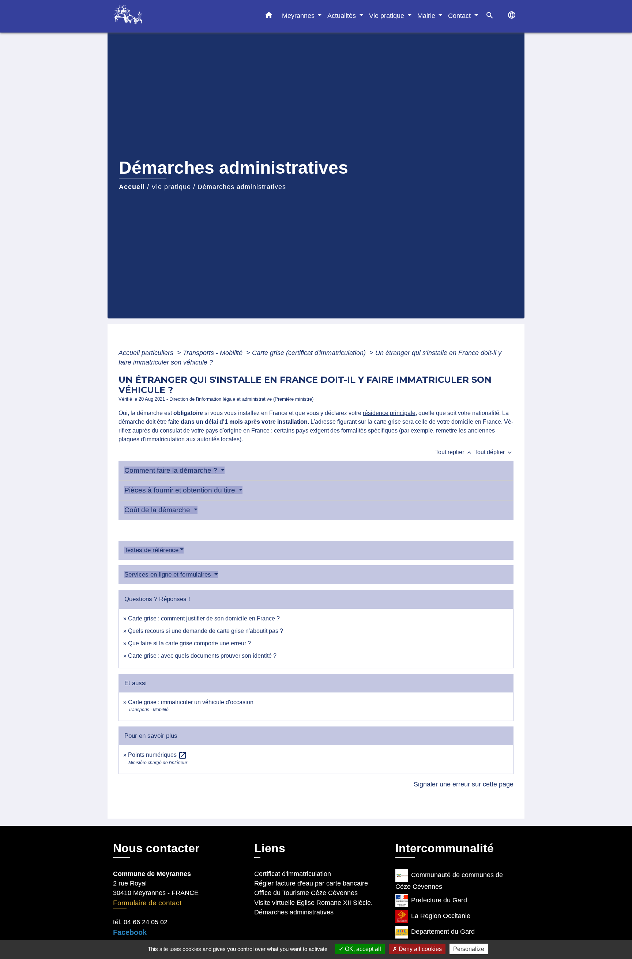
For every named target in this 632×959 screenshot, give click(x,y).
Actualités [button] (342, 15)
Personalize (468, 949)
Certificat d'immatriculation (292, 873)
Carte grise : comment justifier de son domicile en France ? (204, 618)
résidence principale (389, 413)
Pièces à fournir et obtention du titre (180, 490)
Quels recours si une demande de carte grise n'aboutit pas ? (205, 631)
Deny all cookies (419, 949)
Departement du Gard (443, 931)
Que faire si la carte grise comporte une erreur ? (189, 643)
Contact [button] (460, 15)
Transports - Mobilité (213, 352)
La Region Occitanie (440, 916)
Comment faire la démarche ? (171, 470)
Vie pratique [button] (387, 15)
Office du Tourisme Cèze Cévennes (306, 892)
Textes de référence (151, 550)
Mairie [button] (427, 15)
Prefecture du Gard (439, 900)
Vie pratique (171, 186)
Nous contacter (156, 848)
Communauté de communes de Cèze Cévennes (449, 880)
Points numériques (157, 755)
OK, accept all (362, 949)
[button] (269, 16)
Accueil (132, 186)
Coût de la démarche (158, 510)
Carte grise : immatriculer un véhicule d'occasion (190, 702)
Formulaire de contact (147, 903)
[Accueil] (158, 16)
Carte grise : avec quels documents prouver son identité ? (203, 656)
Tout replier (454, 452)
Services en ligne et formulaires (168, 574)
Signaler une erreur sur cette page (464, 784)
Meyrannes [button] (299, 15)
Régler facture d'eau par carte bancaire (311, 883)
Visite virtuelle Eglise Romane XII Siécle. (313, 902)
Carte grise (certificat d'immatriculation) (310, 352)
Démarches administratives (242, 186)
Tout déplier (494, 452)
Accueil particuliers (146, 352)
